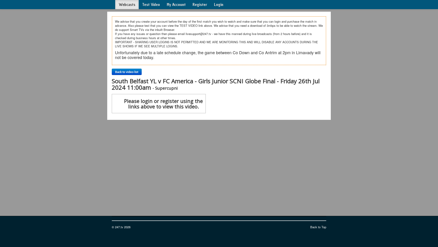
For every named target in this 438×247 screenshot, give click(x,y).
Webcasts (127, 4)
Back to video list (126, 72)
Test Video (151, 4)
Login (218, 4)
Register (200, 4)
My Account (176, 4)
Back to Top (318, 227)
